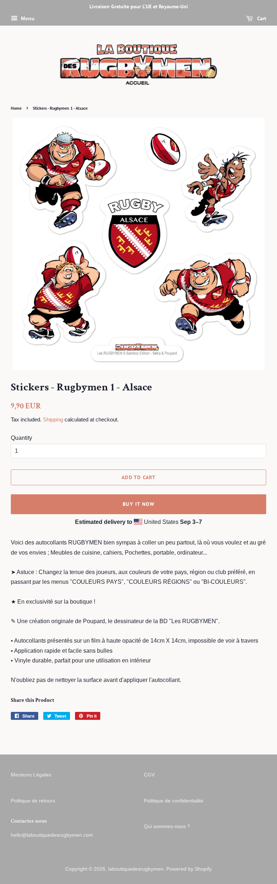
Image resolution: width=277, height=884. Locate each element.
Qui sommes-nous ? (167, 826)
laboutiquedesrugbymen (135, 869)
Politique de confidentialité (173, 801)
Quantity (21, 438)
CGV (149, 775)
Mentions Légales (31, 775)
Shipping (53, 419)
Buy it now (138, 504)
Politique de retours (33, 801)
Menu (27, 18)
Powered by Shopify (189, 869)
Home (16, 108)
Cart (261, 18)
